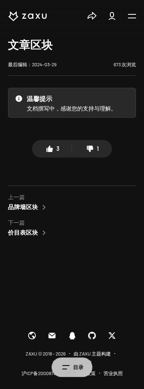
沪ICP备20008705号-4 (45, 373)
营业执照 (113, 373)
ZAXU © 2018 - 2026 (46, 353)
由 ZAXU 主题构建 (92, 353)
